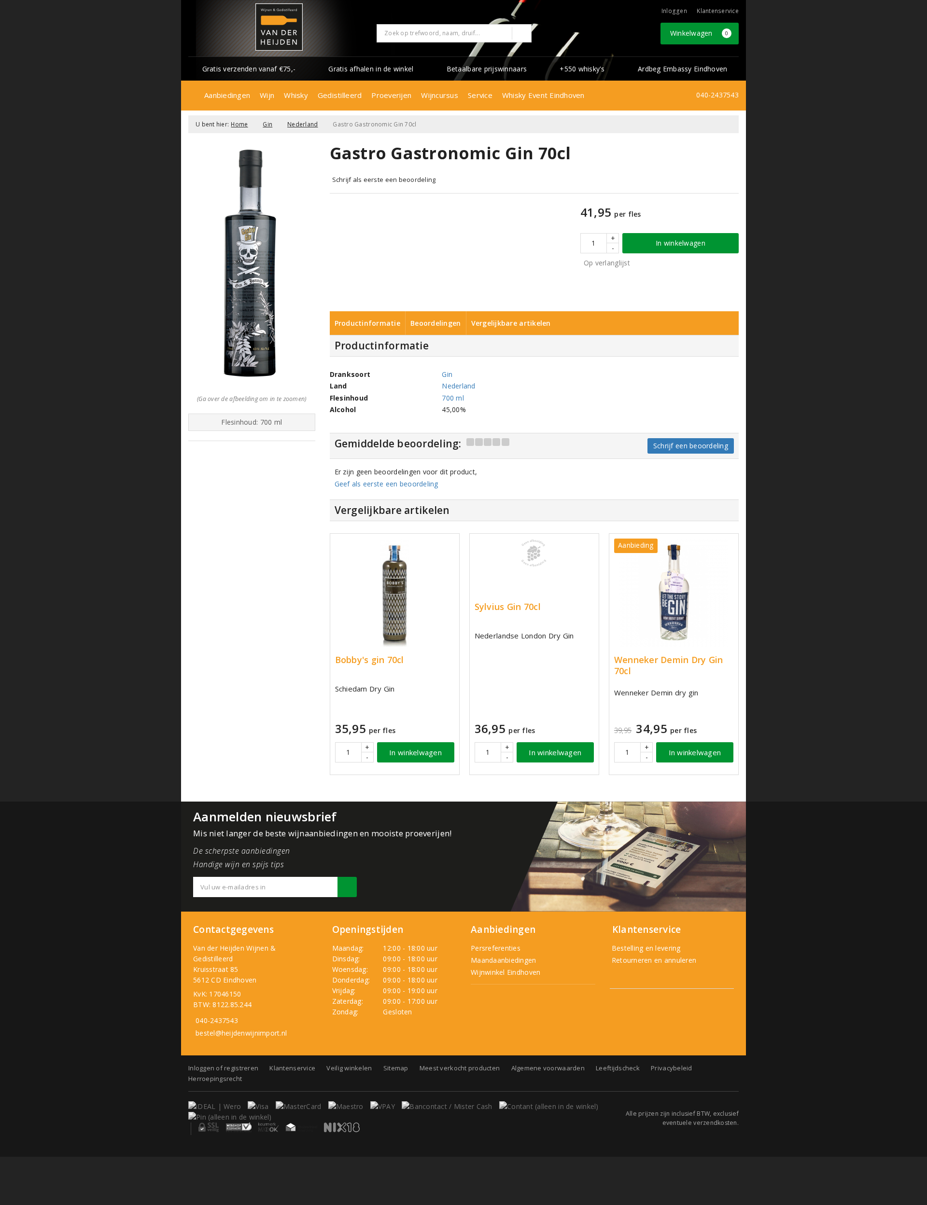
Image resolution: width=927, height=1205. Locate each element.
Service (480, 95)
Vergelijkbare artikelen (511, 323)
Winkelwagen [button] (699, 33)
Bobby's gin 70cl (369, 659)
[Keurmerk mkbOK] (268, 1127)
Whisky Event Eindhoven (543, 95)
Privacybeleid (671, 1068)
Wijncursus (439, 95)
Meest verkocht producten (460, 1068)
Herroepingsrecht (215, 1078)
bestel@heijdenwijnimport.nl (241, 1033)
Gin (267, 124)
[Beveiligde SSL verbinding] (239, 1127)
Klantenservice (718, 11)
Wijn (267, 95)
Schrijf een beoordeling (690, 445)
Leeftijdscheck (618, 1068)
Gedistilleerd (340, 95)
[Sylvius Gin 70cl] (534, 553)
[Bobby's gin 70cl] (394, 593)
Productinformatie (368, 323)
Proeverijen (391, 95)
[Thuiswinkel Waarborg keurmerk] (301, 1127)
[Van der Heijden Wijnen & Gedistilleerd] (279, 27)
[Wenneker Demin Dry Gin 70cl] (673, 593)
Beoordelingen (435, 323)
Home (239, 124)
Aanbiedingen (227, 95)
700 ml (453, 397)
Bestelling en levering (645, 948)
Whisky (296, 95)
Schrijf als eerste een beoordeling (384, 179)
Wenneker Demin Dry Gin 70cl (668, 665)
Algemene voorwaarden (548, 1068)
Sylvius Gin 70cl (508, 606)
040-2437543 (717, 94)
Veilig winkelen (349, 1068)
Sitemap (395, 1068)
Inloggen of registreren (223, 1068)
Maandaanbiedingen (503, 960)
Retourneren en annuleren (653, 960)
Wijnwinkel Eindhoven (505, 972)
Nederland (302, 124)
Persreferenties (495, 948)
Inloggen (674, 11)
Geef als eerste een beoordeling (386, 483)
